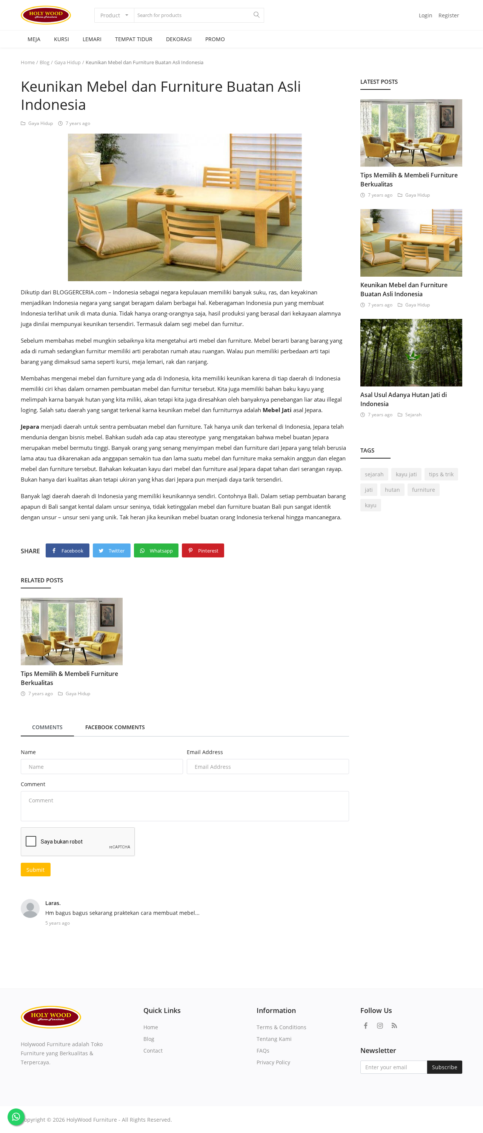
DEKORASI (179, 39)
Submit (35, 869)
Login (425, 15)
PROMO (215, 39)
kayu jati (406, 474)
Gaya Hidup (67, 62)
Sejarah (413, 414)
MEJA (34, 39)
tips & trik (441, 474)
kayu (371, 505)
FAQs (263, 1050)
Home (28, 62)
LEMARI (92, 39)
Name (28, 752)
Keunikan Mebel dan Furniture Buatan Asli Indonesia (404, 289)
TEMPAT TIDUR (133, 39)
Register (448, 15)
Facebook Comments (115, 727)
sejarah (374, 474)
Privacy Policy (273, 1062)
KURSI (61, 39)
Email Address (205, 752)
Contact (153, 1050)
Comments (47, 727)
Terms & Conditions (281, 1027)
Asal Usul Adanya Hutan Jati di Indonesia (403, 399)
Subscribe (444, 1067)
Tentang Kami (274, 1038)
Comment (33, 784)
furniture (423, 489)
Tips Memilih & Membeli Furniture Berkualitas (69, 678)
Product (110, 15)
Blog (44, 62)
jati (369, 489)
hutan (392, 489)
